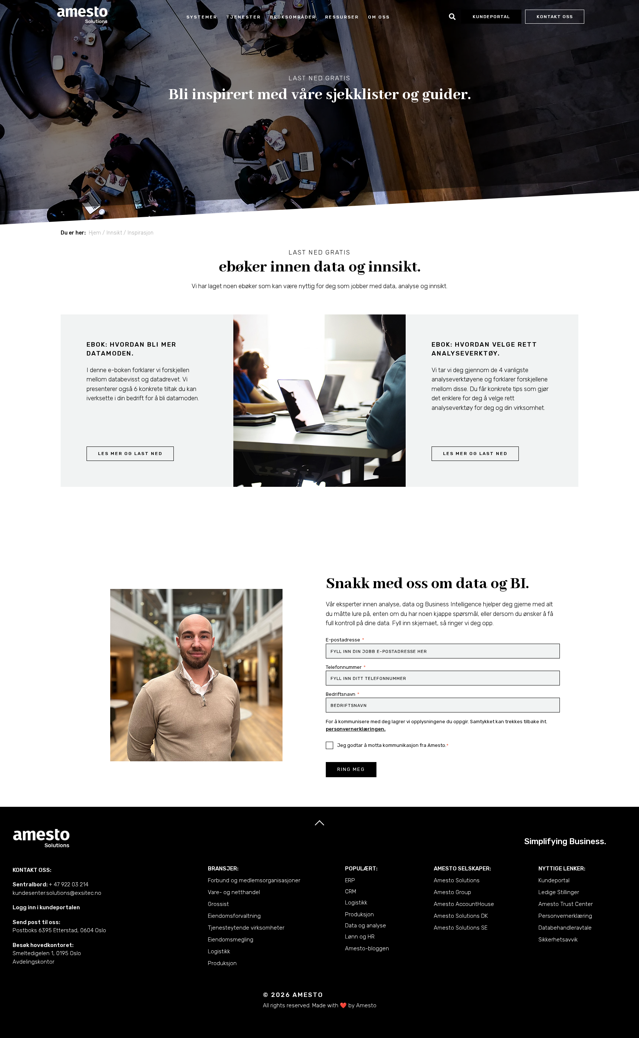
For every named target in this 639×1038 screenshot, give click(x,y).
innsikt (114, 233)
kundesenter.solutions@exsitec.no (57, 893)
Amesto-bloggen (367, 948)
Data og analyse (365, 925)
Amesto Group (452, 892)
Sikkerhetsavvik (558, 939)
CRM (350, 891)
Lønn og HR (360, 936)
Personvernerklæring (565, 916)
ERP (350, 880)
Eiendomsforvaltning (234, 916)
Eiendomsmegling (230, 939)
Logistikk (219, 951)
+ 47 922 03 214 (68, 884)
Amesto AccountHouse (464, 904)
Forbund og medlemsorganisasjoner (254, 880)
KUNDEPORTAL (491, 16)
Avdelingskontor (33, 961)
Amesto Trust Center (565, 904)
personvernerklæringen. (356, 729)
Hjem (95, 233)
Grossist (218, 904)
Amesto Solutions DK (461, 916)
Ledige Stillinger (558, 892)
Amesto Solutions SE (460, 927)
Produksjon (222, 963)
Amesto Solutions (457, 880)
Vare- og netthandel (234, 892)
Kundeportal (553, 880)
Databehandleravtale (565, 927)
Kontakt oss (555, 16)
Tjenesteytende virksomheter (246, 927)
